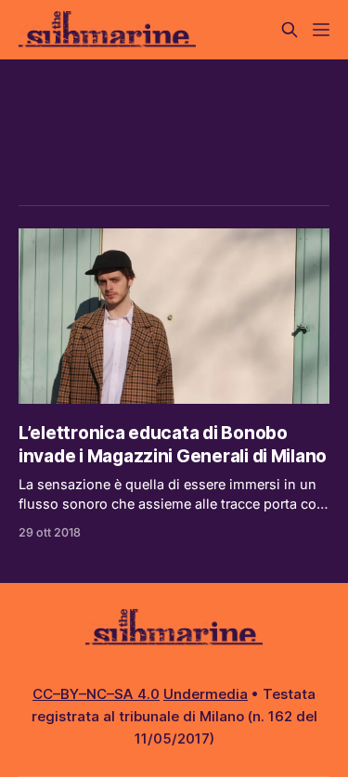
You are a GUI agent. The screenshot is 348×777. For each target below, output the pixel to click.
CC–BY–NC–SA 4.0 (96, 694)
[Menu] (321, 30)
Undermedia (205, 694)
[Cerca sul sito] (289, 30)
